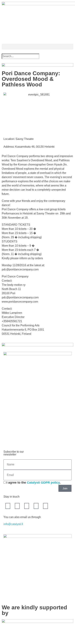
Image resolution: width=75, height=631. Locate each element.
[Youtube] (26, 506)
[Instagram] (36, 506)
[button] (37, 46)
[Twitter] (17, 506)
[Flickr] (45, 506)
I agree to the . (33, 482)
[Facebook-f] (7, 506)
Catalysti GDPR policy (43, 482)
